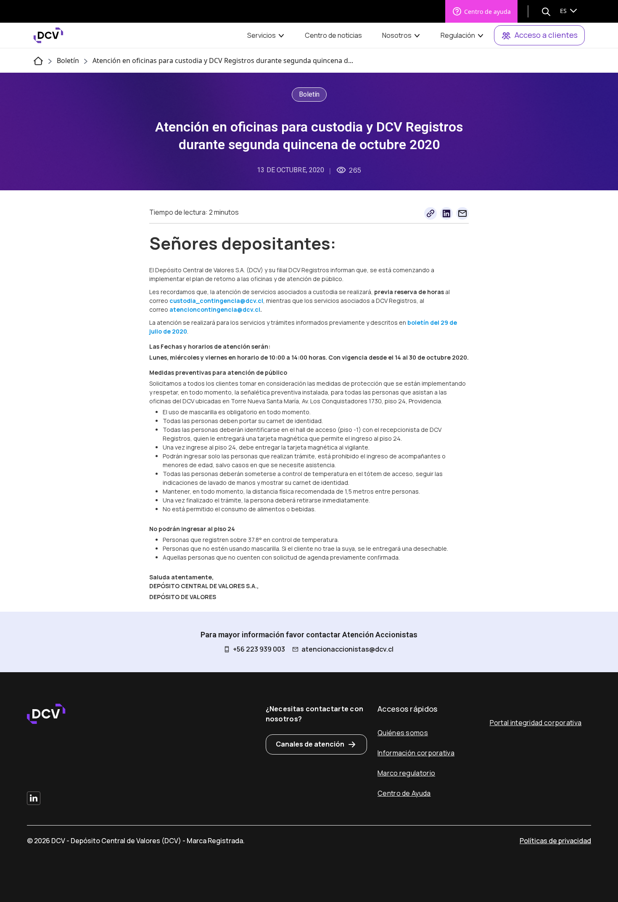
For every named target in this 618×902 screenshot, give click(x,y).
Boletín (68, 60)
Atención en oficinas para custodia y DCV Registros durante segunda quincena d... (222, 60)
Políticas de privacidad (555, 840)
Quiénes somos (403, 732)
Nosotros (397, 35)
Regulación (458, 35)
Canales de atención (310, 744)
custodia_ (184, 301)
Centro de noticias (333, 35)
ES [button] (564, 11)
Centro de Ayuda (404, 793)
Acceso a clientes (546, 35)
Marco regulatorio (406, 773)
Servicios (261, 35)
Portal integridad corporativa (536, 722)
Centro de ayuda (487, 12)
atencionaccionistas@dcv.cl (347, 649)
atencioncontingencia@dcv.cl (214, 309)
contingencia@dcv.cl (231, 301)
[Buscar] (546, 11)
